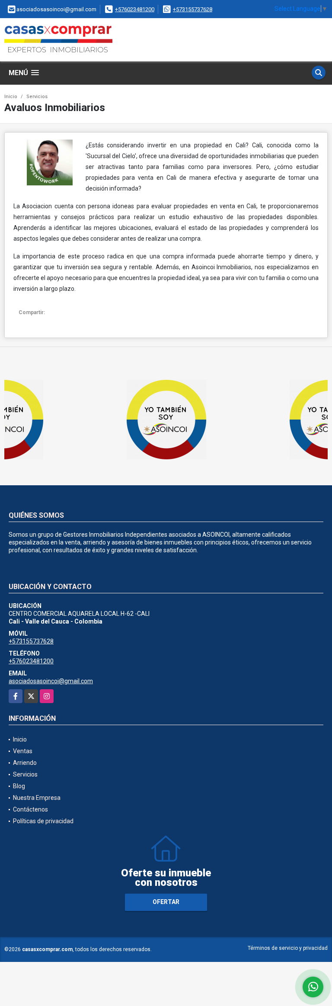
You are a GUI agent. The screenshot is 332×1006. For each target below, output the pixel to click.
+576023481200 (134, 9)
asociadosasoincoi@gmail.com (51, 681)
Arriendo (25, 762)
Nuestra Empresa (37, 797)
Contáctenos (30, 809)
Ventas (22, 751)
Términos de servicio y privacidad (288, 948)
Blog (19, 786)
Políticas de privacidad (43, 821)
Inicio (10, 96)
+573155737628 (192, 9)
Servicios (37, 96)
